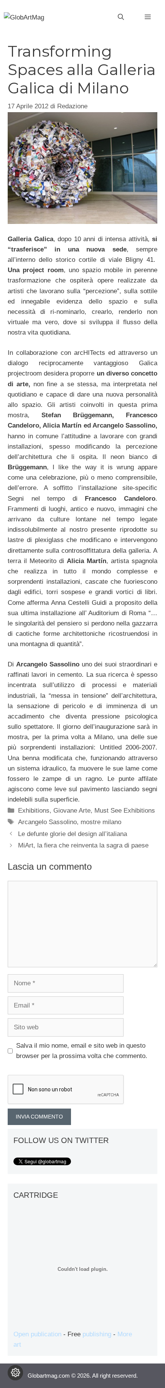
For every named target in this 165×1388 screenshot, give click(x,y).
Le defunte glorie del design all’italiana (72, 834)
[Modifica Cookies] (15, 1372)
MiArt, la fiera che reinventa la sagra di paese (83, 845)
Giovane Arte (72, 810)
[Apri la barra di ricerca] (120, 17)
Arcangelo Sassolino (47, 822)
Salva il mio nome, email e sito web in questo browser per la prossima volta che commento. (81, 1051)
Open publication (37, 1334)
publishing (96, 1334)
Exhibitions (34, 810)
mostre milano (101, 822)
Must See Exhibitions (124, 810)
